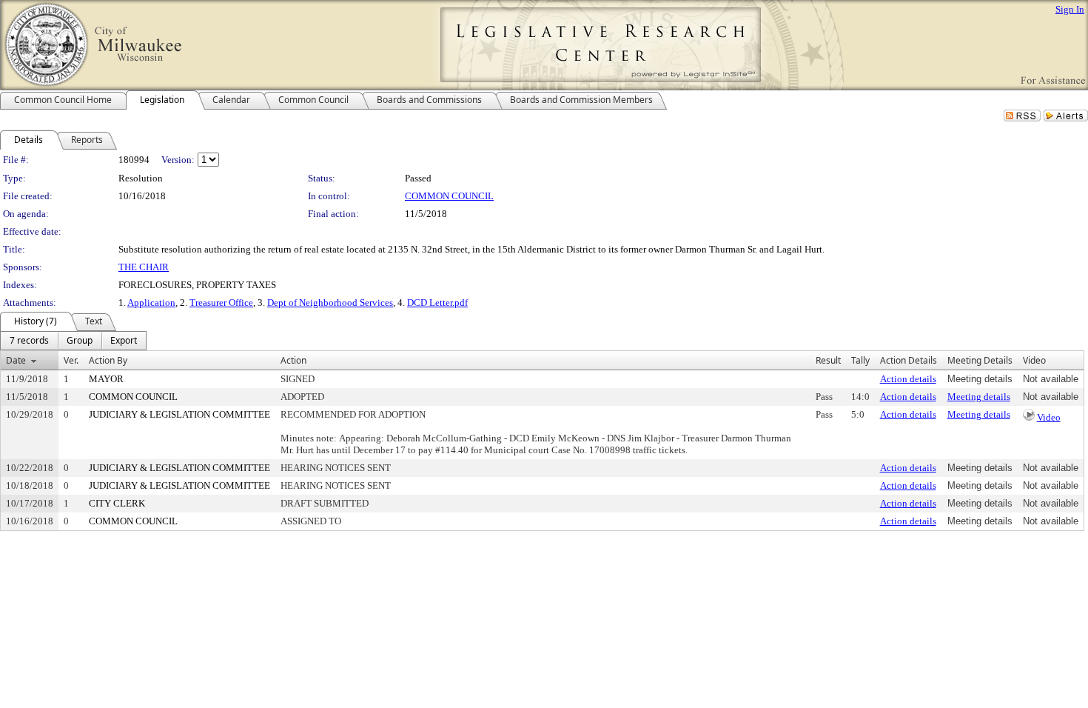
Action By (108, 360)
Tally (860, 360)
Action (293, 360)
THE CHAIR (143, 267)
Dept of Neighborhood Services (330, 302)
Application (151, 302)
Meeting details (978, 396)
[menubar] (73, 340)
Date (16, 360)
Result (828, 360)
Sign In (1069, 9)
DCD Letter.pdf (437, 302)
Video (1049, 417)
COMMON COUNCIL (449, 195)
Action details (908, 378)
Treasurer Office (221, 302)
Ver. (71, 360)
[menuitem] (29, 341)
